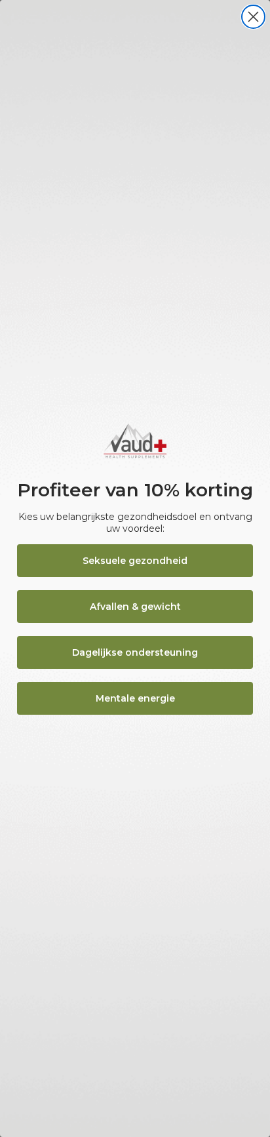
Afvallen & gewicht (135, 606)
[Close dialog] (253, 16)
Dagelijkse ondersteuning (135, 652)
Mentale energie (135, 698)
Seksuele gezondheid (135, 561)
